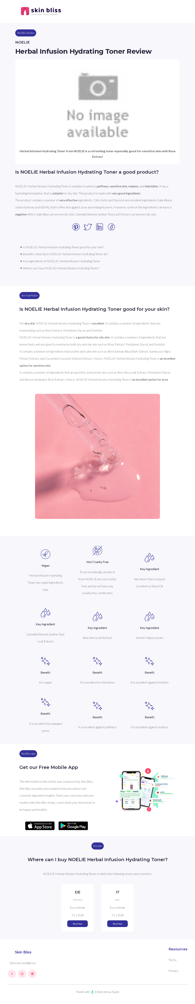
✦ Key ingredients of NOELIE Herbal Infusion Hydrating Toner (60, 261)
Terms (173, 960)
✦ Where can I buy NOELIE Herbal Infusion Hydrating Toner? (59, 268)
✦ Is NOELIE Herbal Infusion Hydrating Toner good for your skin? (62, 247)
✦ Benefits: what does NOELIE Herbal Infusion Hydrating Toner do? (64, 254)
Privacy (173, 970)
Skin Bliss (23, 952)
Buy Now (77, 923)
